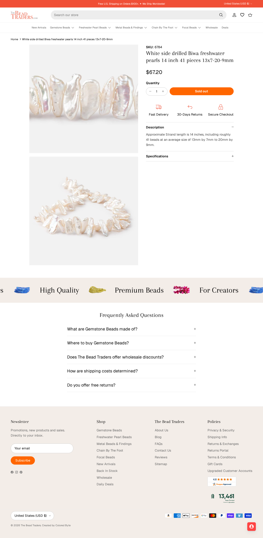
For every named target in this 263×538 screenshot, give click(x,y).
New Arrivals (39, 27)
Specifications (157, 156)
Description (155, 127)
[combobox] (139, 14)
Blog (158, 437)
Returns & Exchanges (223, 444)
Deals (225, 27)
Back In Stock (107, 471)
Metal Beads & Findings (129, 27)
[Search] (221, 15)
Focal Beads (189, 27)
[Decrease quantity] (149, 91)
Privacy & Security (221, 430)
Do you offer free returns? (91, 385)
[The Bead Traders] (24, 15)
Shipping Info (217, 437)
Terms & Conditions (222, 457)
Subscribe (22, 460)
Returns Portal (218, 450)
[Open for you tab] (251, 526)
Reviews (161, 457)
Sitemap (161, 464)
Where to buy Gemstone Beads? (98, 343)
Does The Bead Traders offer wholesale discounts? (115, 357)
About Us (161, 430)
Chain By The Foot (162, 27)
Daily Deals (105, 484)
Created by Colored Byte (56, 525)
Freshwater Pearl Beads (93, 27)
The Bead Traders (31, 525)
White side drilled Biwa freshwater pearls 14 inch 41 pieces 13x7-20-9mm (67, 39)
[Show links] (74, 28)
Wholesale (212, 27)
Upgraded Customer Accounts (230, 471)
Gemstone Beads (60, 27)
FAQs (158, 444)
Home (14, 39)
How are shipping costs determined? (102, 371)
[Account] (234, 15)
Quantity (152, 83)
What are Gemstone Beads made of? (102, 329)
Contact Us (163, 450)
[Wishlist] (242, 15)
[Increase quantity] (164, 91)
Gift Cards (215, 464)
